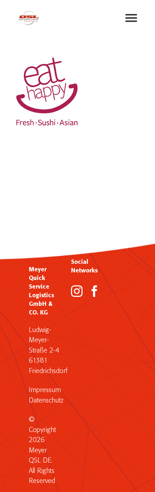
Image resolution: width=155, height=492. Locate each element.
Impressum (45, 390)
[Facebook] (94, 291)
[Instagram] (77, 291)
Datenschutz (46, 400)
